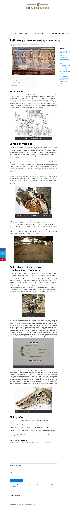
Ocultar (24, 79)
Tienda (20, 33)
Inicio (15, 33)
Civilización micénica (15, 38)
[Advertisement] (41, 22)
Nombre (12, 458)
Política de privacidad (15, 495)
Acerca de (25, 33)
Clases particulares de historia (58, 33)
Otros (46, 33)
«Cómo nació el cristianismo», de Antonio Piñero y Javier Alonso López (64, 79)
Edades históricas (36, 33)
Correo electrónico (16, 465)
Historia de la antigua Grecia (20, 44)
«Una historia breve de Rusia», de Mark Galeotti (65, 71)
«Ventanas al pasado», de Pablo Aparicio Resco (65, 65)
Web (11, 472)
